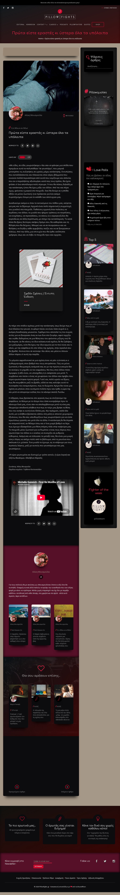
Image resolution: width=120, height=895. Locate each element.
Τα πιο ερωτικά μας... (22, 825)
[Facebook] (22, 146)
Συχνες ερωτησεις (110, 8)
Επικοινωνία (36, 878)
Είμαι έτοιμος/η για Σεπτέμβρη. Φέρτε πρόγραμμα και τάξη (99, 196)
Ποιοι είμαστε (70, 878)
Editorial (20, 24)
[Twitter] (27, 146)
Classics (53, 24)
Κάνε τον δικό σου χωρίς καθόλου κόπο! (98, 827)
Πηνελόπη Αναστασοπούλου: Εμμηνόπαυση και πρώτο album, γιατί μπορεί (97, 458)
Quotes (87, 24)
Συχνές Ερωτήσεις (23, 878)
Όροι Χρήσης (82, 878)
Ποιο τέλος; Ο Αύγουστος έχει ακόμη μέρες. (98, 211)
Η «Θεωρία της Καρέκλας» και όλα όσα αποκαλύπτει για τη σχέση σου (41, 713)
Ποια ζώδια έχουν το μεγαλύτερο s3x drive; (98, 414)
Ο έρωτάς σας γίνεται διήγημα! (60, 827)
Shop (98, 24)
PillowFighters (76, 24)
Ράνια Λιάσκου (98, 356)
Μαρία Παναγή (15, 704)
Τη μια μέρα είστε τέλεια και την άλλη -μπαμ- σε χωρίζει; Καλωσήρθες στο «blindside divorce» (63, 715)
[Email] (38, 146)
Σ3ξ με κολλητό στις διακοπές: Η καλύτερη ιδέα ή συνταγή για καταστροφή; (97, 324)
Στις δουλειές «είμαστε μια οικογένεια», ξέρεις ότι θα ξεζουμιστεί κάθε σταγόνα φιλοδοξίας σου (63, 640)
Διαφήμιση (59, 878)
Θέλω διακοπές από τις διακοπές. (97, 204)
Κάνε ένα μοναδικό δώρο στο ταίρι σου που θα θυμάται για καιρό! (60, 834)
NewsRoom (30, 24)
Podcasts (64, 24)
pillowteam (96, 265)
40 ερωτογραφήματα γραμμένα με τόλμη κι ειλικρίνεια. (22, 831)
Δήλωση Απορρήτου (96, 878)
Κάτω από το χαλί (93, 318)
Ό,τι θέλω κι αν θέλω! (19, 128)
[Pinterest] (33, 146)
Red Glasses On (17, 630)
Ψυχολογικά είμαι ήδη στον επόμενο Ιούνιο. (99, 219)
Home (40, 38)
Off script (15, 710)
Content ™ (41, 24)
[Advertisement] (41, 761)
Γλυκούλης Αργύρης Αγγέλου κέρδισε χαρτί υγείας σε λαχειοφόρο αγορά (96, 369)
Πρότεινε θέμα (48, 878)
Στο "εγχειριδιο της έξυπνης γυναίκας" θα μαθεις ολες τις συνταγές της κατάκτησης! (98, 836)
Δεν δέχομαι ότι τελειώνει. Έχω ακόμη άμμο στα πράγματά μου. (99, 187)
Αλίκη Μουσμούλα (33, 115)
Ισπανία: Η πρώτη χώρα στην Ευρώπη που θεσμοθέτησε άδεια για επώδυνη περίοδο (98, 278)
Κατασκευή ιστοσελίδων (59, 887)
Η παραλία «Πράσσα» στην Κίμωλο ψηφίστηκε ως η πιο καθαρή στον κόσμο (18, 637)
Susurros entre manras (94, 364)
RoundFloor (82, 887)
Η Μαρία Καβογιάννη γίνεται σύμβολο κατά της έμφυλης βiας (41, 637)
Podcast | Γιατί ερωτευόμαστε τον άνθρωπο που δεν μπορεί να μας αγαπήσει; (17, 719)
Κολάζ (36, 706)
